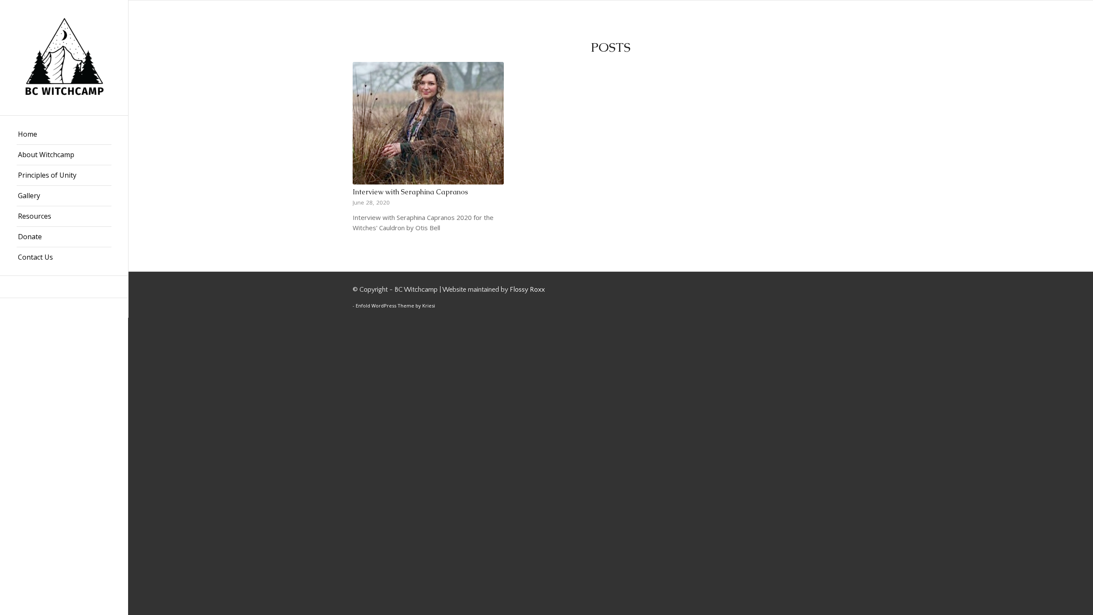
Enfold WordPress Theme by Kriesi (395, 305)
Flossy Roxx (527, 289)
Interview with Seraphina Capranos (410, 191)
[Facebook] (64, 287)
